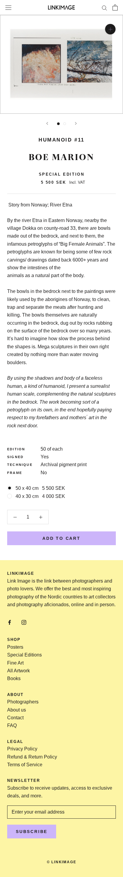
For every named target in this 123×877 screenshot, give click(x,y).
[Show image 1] (58, 123)
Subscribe (31, 831)
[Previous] (47, 123)
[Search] (104, 7)
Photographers (23, 701)
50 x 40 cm (40, 488)
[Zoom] (110, 29)
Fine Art (15, 662)
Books (14, 678)
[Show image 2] (64, 123)
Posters (15, 647)
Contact (15, 717)
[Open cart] (115, 7)
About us (16, 709)
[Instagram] (23, 622)
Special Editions (24, 654)
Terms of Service (24, 764)
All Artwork (18, 670)
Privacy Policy (22, 748)
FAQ (12, 725)
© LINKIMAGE (61, 862)
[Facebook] (9, 622)
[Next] (76, 123)
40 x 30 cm (40, 496)
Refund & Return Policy (32, 756)
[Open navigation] (8, 7)
